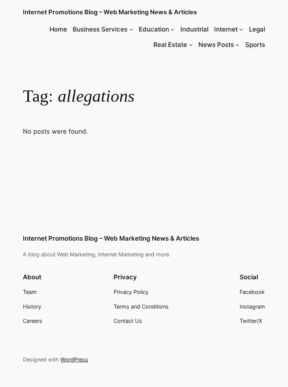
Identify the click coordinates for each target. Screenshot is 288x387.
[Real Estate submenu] (191, 45)
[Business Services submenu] (131, 29)
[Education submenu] (172, 29)
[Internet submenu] (241, 29)
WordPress (74, 359)
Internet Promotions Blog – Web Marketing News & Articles (110, 12)
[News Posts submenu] (237, 45)
